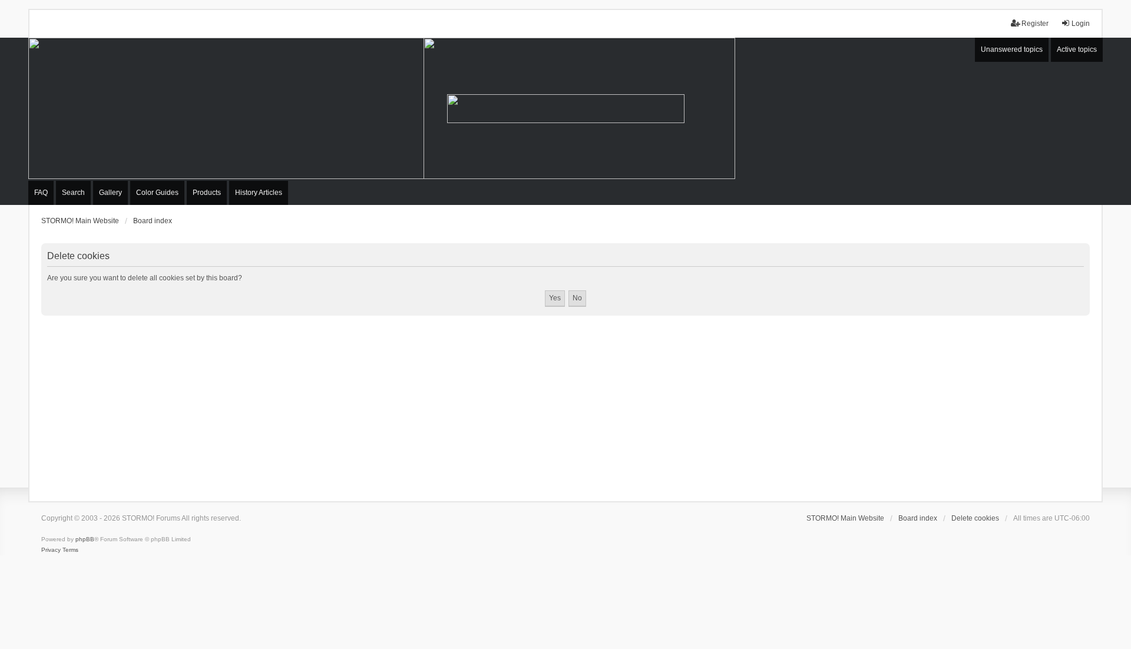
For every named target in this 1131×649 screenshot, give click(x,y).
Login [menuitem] (1081, 23)
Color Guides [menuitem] (157, 192)
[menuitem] (51, 550)
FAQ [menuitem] (41, 192)
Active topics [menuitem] (1077, 49)
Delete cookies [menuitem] (975, 518)
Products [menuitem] (207, 192)
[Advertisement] (565, 404)
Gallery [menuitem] (110, 192)
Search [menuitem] (73, 192)
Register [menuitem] (1035, 23)
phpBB (84, 539)
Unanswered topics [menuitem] (1012, 49)
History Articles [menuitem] (258, 192)
